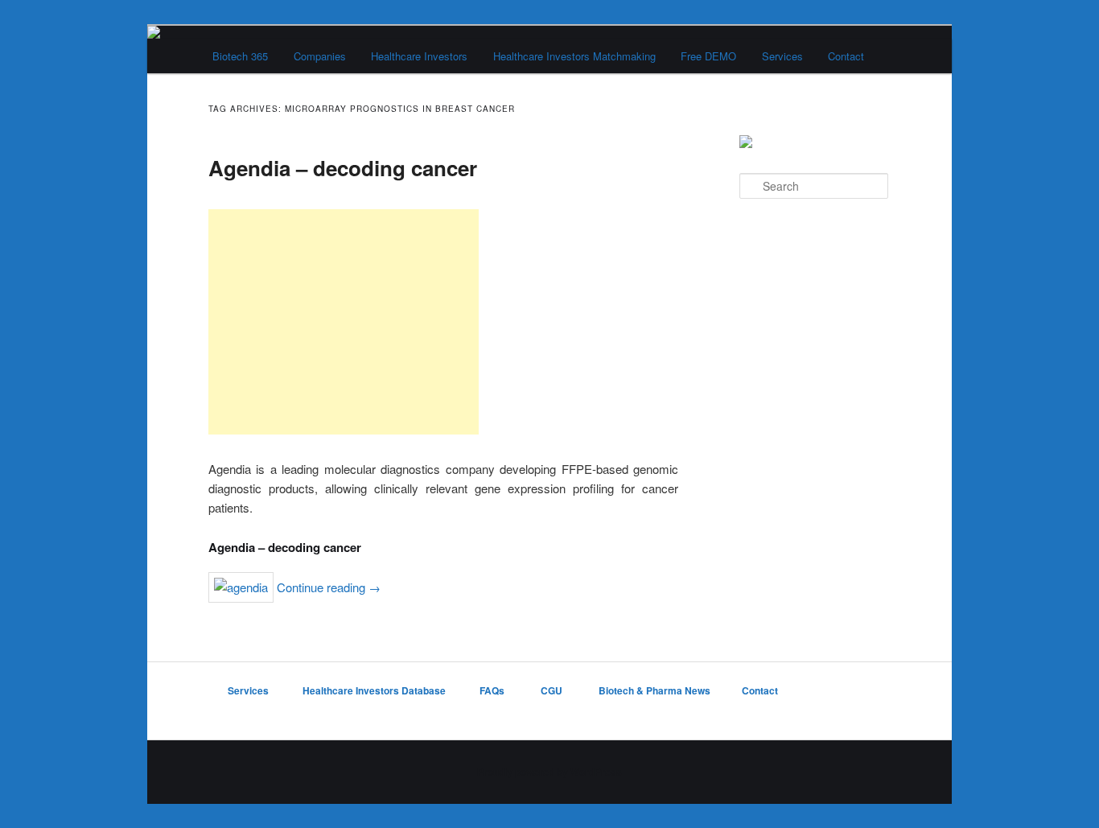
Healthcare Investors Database (374, 690)
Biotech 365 (240, 56)
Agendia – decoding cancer (342, 168)
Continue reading (329, 587)
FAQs (493, 690)
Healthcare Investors (419, 56)
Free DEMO (708, 56)
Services (782, 56)
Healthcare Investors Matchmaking (574, 56)
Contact (846, 56)
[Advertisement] (343, 322)
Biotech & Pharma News (654, 690)
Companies (320, 56)
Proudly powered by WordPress (549, 771)
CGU (553, 690)
